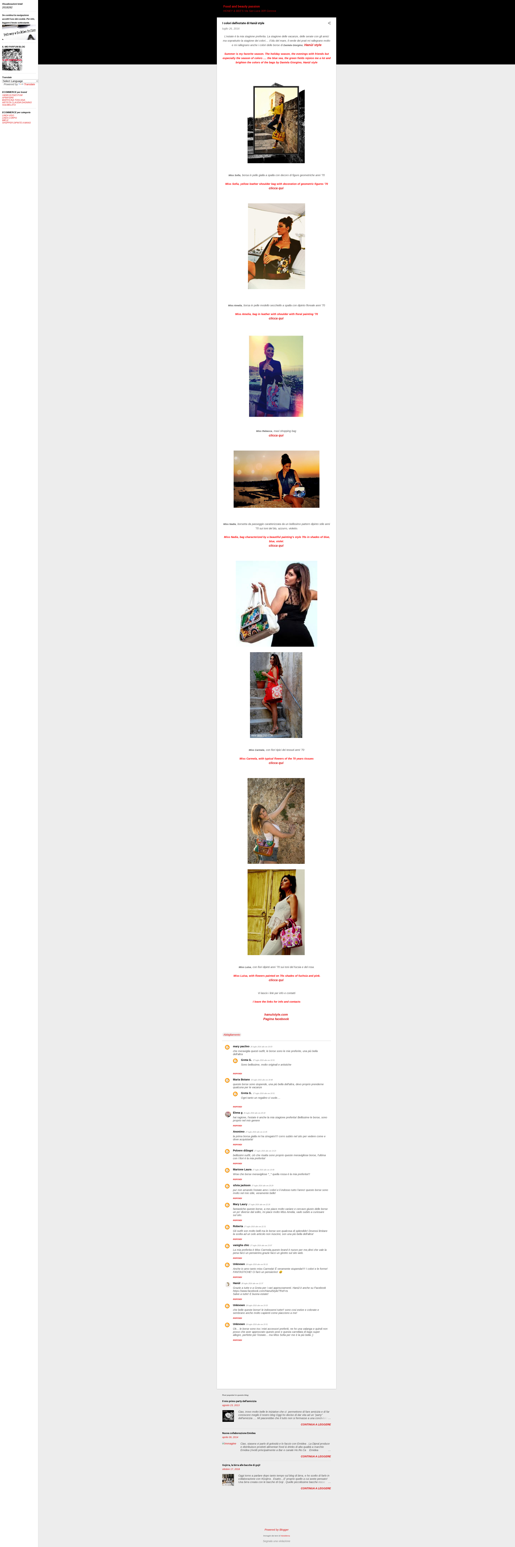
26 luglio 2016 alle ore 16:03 (261, 1047)
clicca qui (276, 188)
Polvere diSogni (243, 1150)
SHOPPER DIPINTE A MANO (16, 123)
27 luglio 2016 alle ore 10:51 (264, 1060)
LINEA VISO (8, 115)
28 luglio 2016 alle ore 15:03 (257, 1305)
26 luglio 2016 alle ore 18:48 (262, 1080)
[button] (329, 23)
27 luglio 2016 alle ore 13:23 (265, 1151)
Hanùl (236, 1283)
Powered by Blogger (277, 1529)
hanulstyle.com (276, 1014)
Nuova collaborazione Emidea (238, 1433)
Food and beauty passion (241, 6)
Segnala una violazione (276, 1541)
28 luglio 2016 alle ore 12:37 (252, 1283)
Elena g (237, 1112)
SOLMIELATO (9, 105)
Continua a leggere (316, 1424)
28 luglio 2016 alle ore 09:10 (257, 1264)
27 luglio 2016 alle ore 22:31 (255, 1227)
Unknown (239, 1264)
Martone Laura (242, 1169)
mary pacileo (241, 1046)
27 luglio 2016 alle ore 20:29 (262, 1186)
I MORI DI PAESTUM (12, 95)
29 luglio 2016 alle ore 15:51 (257, 1324)
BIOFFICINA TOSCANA (13, 100)
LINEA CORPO (9, 118)
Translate (29, 84)
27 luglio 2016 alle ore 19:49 (263, 1170)
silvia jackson (242, 1185)
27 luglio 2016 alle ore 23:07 (261, 1245)
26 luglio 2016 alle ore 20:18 (254, 1113)
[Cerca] (334, 7)
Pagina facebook (276, 1019)
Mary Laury (240, 1204)
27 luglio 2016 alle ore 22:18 (259, 1205)
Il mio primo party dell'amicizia (239, 1401)
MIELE (5, 120)
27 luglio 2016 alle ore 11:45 (256, 1132)
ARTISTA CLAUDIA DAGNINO (17, 102)
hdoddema (285, 1536)
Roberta (238, 1226)
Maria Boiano (241, 1079)
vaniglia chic (241, 1245)
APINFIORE (8, 98)
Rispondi (237, 1074)
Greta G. (246, 1059)
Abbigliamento (231, 1034)
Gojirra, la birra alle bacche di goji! (241, 1465)
